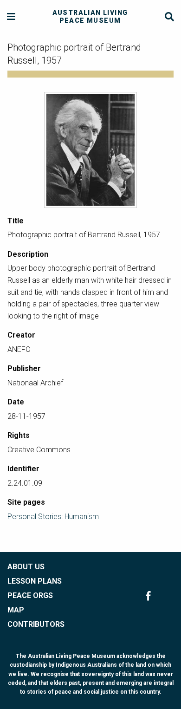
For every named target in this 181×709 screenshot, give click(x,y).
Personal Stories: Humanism (53, 516)
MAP (15, 609)
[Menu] (11, 17)
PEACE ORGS (30, 595)
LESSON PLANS (34, 581)
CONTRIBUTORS (36, 624)
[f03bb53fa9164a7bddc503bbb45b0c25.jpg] (90, 150)
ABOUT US (26, 566)
